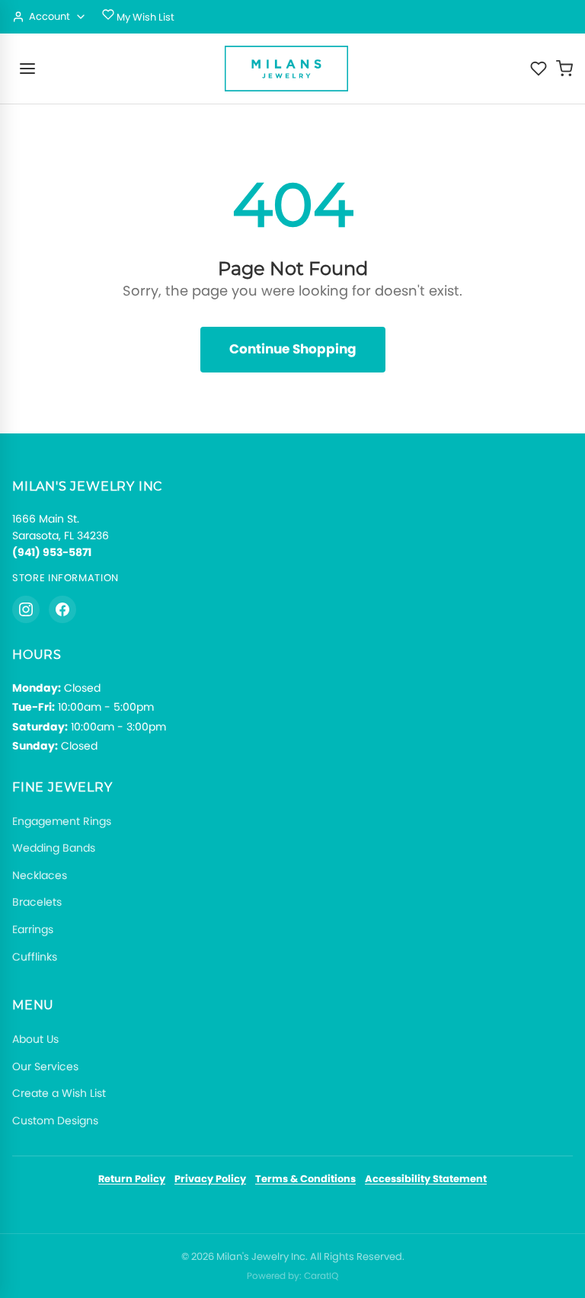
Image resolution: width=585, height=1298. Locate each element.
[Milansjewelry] (286, 68)
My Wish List (144, 17)
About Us (35, 1039)
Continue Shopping (292, 349)
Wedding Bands (53, 847)
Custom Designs (55, 1120)
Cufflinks (34, 956)
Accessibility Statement (426, 1179)
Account (49, 16)
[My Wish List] (538, 68)
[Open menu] (27, 68)
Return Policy (131, 1179)
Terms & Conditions (305, 1179)
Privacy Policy (210, 1179)
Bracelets (37, 902)
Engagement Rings (61, 821)
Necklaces (39, 875)
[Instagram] (26, 609)
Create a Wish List (59, 1093)
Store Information (65, 578)
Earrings (32, 929)
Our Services (45, 1066)
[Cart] (564, 68)
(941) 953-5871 (51, 552)
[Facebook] (62, 609)
